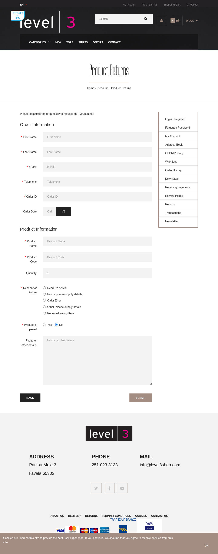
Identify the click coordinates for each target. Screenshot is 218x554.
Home (90, 88)
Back (30, 397)
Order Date (30, 211)
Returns (170, 204)
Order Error (54, 300)
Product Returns (120, 88)
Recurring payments (177, 187)
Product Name (32, 243)
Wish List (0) (150, 4)
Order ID (31, 196)
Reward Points (174, 195)
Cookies (141, 515)
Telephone (30, 181)
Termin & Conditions (116, 515)
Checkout (192, 4)
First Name (30, 137)
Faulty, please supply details (64, 294)
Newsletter (171, 221)
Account (102, 88)
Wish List (171, 161)
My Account (129, 4)
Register (179, 119)
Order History (173, 170)
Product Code (32, 259)
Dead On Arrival (57, 288)
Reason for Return (30, 290)
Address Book (174, 144)
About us (57, 515)
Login (168, 119)
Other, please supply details (64, 307)
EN (22, 4)
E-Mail (33, 166)
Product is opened (30, 327)
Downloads (172, 178)
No (61, 324)
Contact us (159, 515)
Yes (49, 324)
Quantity (31, 273)
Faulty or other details (29, 343)
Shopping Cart (172, 4)
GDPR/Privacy (174, 153)
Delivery (74, 515)
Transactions (173, 212)
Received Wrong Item (60, 313)
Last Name (30, 152)
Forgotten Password (177, 127)
